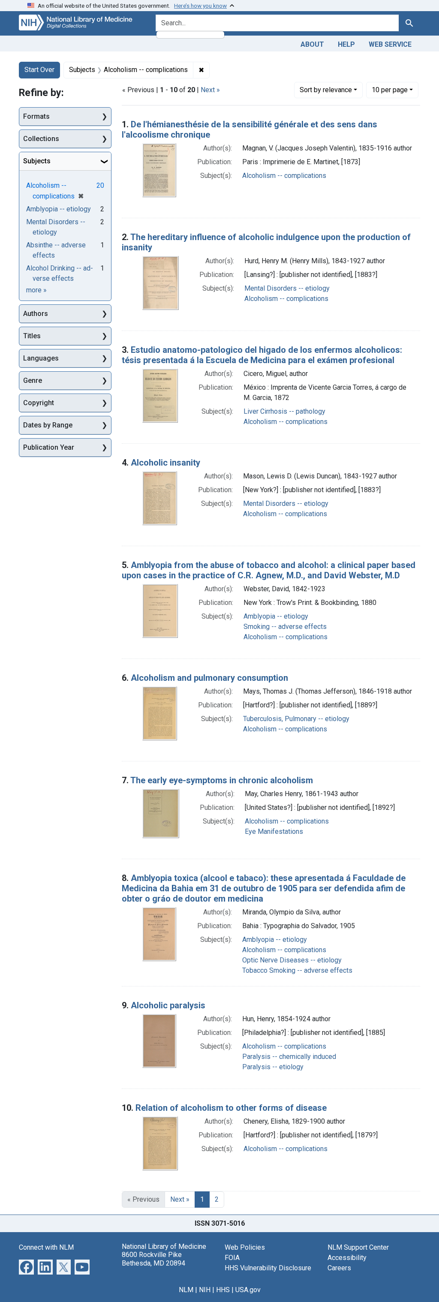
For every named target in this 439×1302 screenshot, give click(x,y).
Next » (210, 90)
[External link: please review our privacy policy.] (26, 1267)
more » (36, 290)
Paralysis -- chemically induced (289, 1056)
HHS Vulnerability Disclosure (268, 1268)
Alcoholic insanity (165, 462)
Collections (41, 139)
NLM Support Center (358, 1247)
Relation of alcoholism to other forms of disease (231, 1108)
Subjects (37, 161)
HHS (223, 1290)
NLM (186, 1290)
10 (390, 89)
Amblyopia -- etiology (276, 616)
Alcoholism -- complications (284, 175)
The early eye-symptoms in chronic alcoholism (221, 780)
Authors (35, 314)
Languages (41, 358)
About (312, 44)
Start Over (39, 70)
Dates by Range (47, 425)
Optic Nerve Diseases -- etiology (292, 960)
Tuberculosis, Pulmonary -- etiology (296, 719)
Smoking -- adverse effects (285, 626)
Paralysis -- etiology (273, 1067)
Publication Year (48, 447)
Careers (339, 1268)
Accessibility (347, 1258)
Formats (36, 116)
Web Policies (245, 1247)
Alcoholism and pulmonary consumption (209, 678)
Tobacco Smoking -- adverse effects (297, 970)
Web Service (390, 44)
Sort (326, 90)
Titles (32, 336)
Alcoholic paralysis (168, 1005)
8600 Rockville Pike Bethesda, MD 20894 (153, 1259)
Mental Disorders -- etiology (287, 288)
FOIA (232, 1258)
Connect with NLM (46, 1247)
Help (346, 44)
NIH (204, 1290)
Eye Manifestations (274, 831)
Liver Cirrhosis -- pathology (284, 411)
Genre (32, 380)
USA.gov (248, 1290)
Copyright (38, 403)
